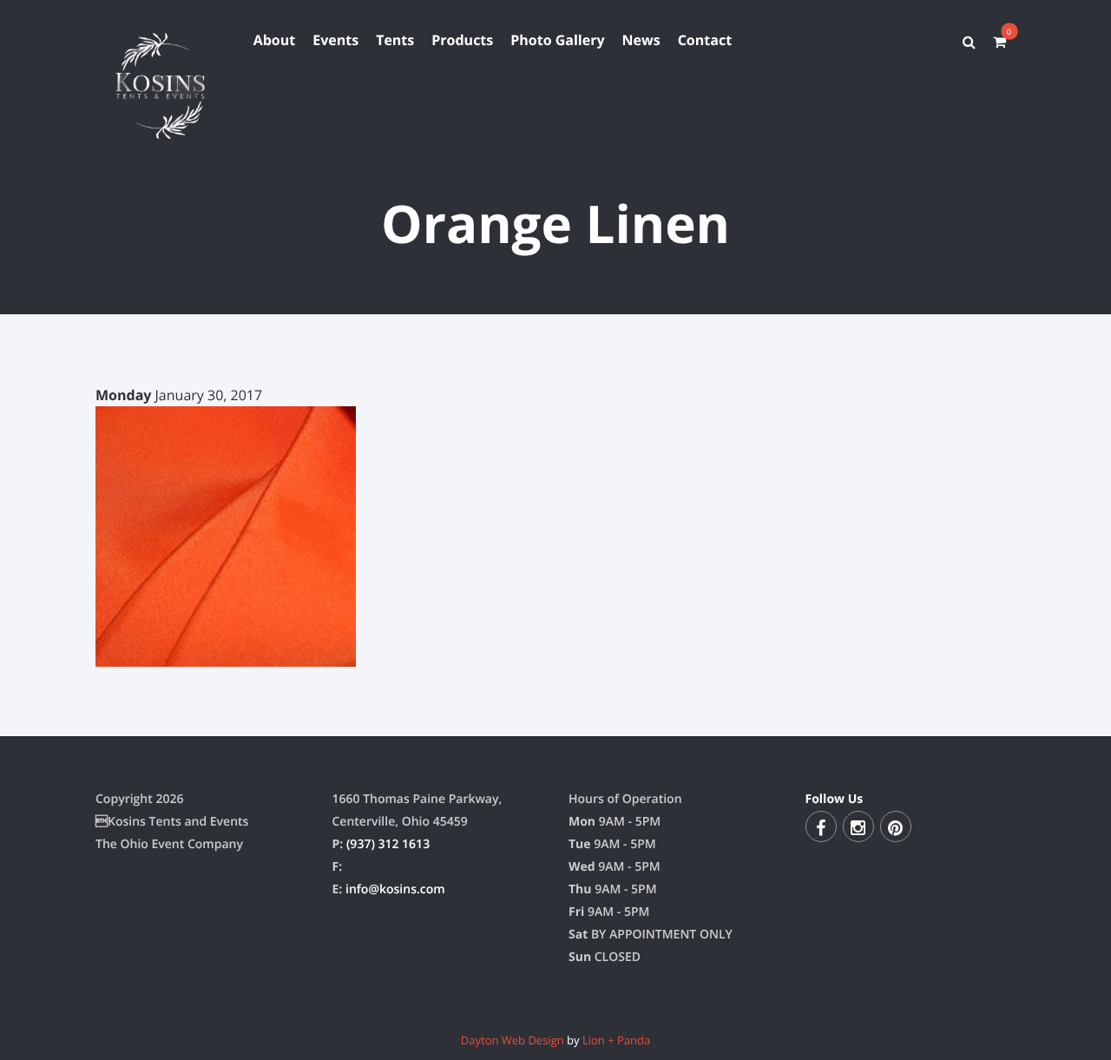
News (641, 39)
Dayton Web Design (512, 1040)
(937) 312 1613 (388, 844)
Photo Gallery (557, 39)
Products (462, 39)
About (274, 39)
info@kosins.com (395, 889)
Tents (395, 39)
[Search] (969, 41)
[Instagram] (858, 826)
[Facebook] (821, 826)
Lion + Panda (616, 1040)
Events (335, 39)
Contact (705, 39)
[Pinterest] (895, 826)
